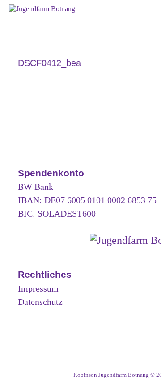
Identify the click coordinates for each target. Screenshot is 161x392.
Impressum (38, 288)
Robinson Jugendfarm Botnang (111, 374)
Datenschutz (40, 302)
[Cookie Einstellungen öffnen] (16, 381)
